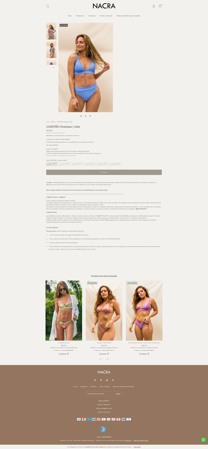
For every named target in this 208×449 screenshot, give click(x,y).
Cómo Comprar (106, 16)
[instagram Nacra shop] (95, 380)
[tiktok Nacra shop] (107, 380)
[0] (159, 6)
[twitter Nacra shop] (113, 380)
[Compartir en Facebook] (81, 116)
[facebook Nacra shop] (101, 380)
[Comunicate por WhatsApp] (203, 439)
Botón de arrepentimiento (141, 440)
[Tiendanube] (104, 437)
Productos (80, 16)
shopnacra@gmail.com (104, 408)
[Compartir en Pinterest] (90, 116)
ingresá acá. (128, 440)
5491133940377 (104, 401)
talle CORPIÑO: (56, 160)
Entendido (137, 447)
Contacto (92, 16)
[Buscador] (48, 6)
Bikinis (53, 122)
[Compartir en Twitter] (86, 116)
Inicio (70, 16)
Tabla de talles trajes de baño (128, 16)
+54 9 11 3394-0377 (104, 404)
